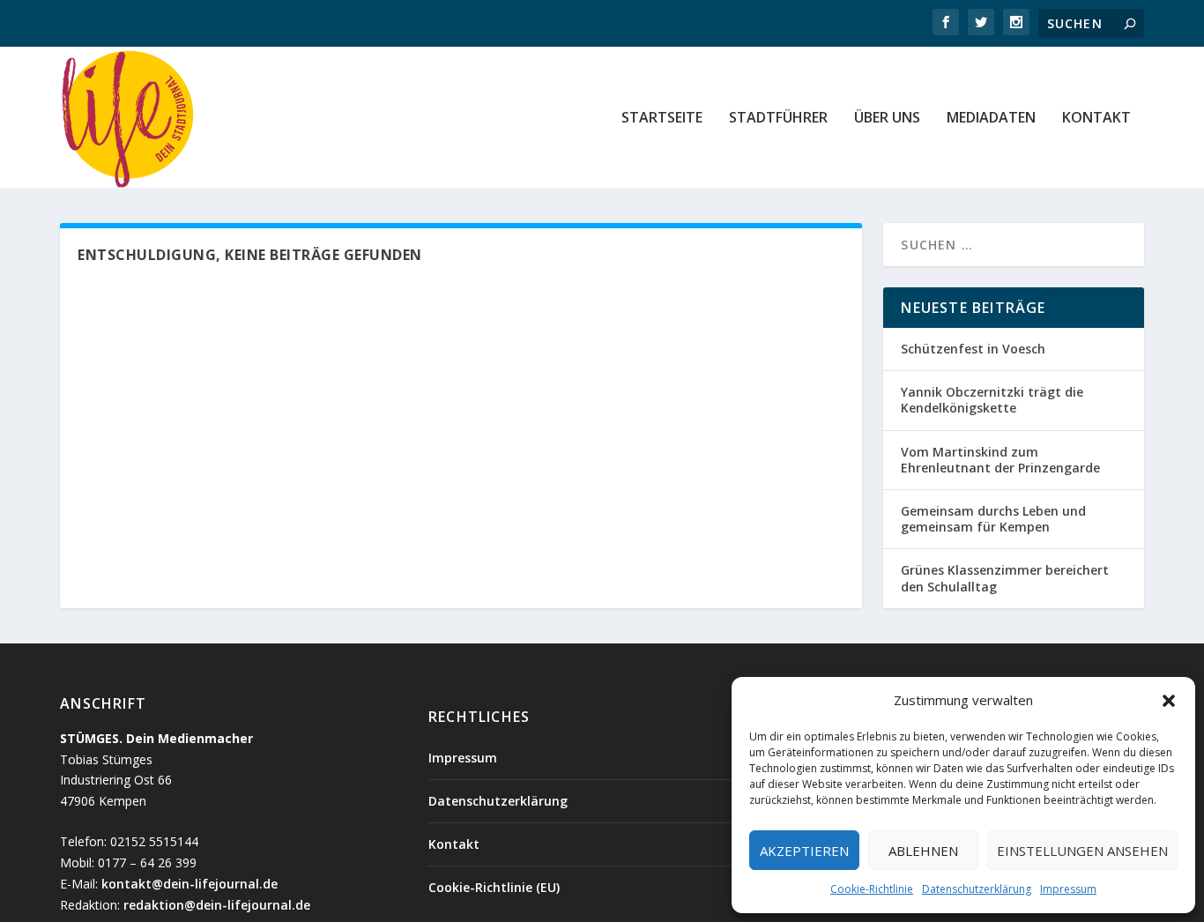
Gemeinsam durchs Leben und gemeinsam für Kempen (993, 518)
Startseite (661, 118)
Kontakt (1096, 118)
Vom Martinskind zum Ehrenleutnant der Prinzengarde (1000, 459)
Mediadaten (991, 118)
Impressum (1068, 888)
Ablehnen (923, 850)
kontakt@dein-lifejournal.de (189, 883)
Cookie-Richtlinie (871, 888)
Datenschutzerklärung (976, 888)
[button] (1169, 701)
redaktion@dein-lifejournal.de (216, 904)
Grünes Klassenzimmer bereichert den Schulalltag (1005, 577)
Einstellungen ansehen (1082, 850)
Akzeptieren (804, 850)
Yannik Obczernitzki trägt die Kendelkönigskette (992, 399)
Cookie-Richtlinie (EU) (494, 887)
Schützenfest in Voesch (973, 348)
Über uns (887, 118)
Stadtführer (778, 118)
